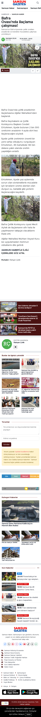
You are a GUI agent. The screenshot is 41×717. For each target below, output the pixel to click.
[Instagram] (16, 644)
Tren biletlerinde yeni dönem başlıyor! (26, 609)
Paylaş (6, 70)
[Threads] (32, 644)
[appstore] (11, 692)
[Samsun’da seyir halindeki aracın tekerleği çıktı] (30, 402)
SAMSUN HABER (10, 250)
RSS (6, 703)
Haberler (5, 14)
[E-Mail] (15, 347)
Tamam (28, 714)
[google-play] (30, 692)
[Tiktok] (28, 644)
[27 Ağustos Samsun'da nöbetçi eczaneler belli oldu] (30, 383)
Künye (5, 686)
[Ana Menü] (2, 3)
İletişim (13, 686)
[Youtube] (24, 644)
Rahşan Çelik (19, 342)
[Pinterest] (13, 644)
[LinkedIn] (20, 644)
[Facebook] (5, 644)
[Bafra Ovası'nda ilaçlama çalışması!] (20, 56)
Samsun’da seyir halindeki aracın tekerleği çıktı (27, 410)
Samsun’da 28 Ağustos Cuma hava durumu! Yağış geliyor (10, 372)
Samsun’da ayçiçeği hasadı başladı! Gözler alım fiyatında (10, 391)
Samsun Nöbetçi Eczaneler (14, 650)
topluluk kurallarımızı (22, 452)
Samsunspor (22, 8)
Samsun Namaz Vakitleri (13, 655)
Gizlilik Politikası (9, 680)
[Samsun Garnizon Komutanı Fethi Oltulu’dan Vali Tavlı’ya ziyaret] (11, 402)
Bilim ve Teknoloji (9, 677)
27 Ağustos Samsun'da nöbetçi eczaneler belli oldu (30, 391)
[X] (9, 644)
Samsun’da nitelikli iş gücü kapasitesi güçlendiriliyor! (29, 372)
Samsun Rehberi (9, 675)
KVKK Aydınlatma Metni (26, 680)
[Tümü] (38, 568)
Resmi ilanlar (22, 675)
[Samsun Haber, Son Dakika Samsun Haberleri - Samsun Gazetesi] (19, 3)
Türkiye (20, 605)
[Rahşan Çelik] (7, 344)
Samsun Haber (8, 8)
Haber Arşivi (8, 667)
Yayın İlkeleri (7, 682)
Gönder (6, 444)
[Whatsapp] (36, 644)
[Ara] (38, 3)
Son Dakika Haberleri (11, 664)
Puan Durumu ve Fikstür (12, 660)
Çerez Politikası (25, 677)
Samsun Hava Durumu (12, 653)
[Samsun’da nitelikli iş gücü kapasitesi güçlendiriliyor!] (30, 363)
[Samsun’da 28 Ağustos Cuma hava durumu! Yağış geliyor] (11, 363)
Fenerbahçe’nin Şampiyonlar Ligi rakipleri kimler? (27, 578)
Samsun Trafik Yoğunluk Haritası (15, 657)
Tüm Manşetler (9, 662)
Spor (19, 573)
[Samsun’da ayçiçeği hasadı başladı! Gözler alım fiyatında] (11, 383)
